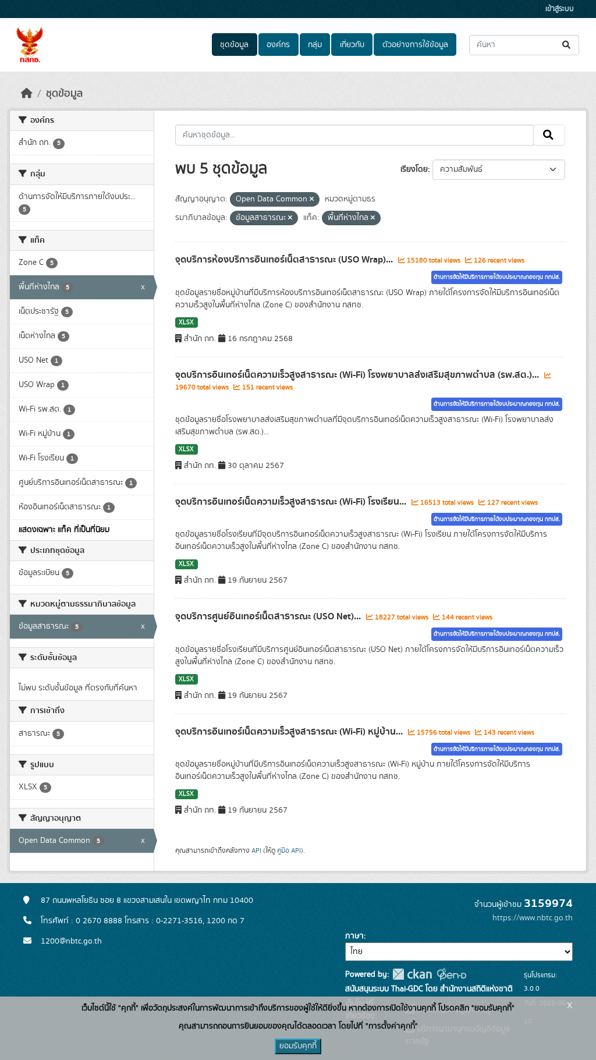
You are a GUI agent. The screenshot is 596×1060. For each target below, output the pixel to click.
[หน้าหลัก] (27, 93)
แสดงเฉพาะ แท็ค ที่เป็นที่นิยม (64, 530)
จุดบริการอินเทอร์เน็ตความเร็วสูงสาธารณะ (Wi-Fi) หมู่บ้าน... (290, 731)
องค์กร (278, 45)
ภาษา (354, 936)
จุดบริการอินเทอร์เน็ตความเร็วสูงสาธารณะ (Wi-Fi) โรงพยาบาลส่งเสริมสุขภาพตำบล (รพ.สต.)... (358, 374)
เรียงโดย (414, 169)
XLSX (186, 322)
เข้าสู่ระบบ (559, 9)
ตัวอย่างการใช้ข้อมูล (415, 45)
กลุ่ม (315, 45)
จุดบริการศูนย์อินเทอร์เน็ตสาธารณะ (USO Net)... (269, 616)
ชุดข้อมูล (234, 45)
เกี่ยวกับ (352, 45)
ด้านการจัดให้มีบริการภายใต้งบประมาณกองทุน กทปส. (497, 277)
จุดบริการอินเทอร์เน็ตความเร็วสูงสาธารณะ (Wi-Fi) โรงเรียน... (292, 501)
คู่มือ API (289, 850)
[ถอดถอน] (312, 199)
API (256, 850)
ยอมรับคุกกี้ (298, 1046)
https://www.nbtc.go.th (532, 918)
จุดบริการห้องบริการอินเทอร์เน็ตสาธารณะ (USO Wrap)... (285, 259)
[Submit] (567, 45)
